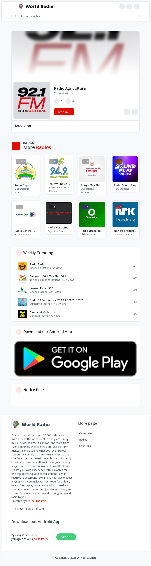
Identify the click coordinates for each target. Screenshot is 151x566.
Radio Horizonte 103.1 (59, 227)
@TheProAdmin (37, 501)
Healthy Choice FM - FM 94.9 (59, 184)
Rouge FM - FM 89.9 (92, 185)
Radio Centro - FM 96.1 (26, 231)
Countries (85, 446)
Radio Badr (37, 264)
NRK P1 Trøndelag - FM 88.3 (125, 231)
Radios (83, 439)
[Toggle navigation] (13, 6)
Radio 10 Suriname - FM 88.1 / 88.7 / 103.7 (56, 300)
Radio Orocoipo (91, 231)
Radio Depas (23, 185)
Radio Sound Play (125, 185)
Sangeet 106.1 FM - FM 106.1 (48, 276)
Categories (85, 433)
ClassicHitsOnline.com (44, 312)
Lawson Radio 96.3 (41, 288)
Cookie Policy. (40, 539)
